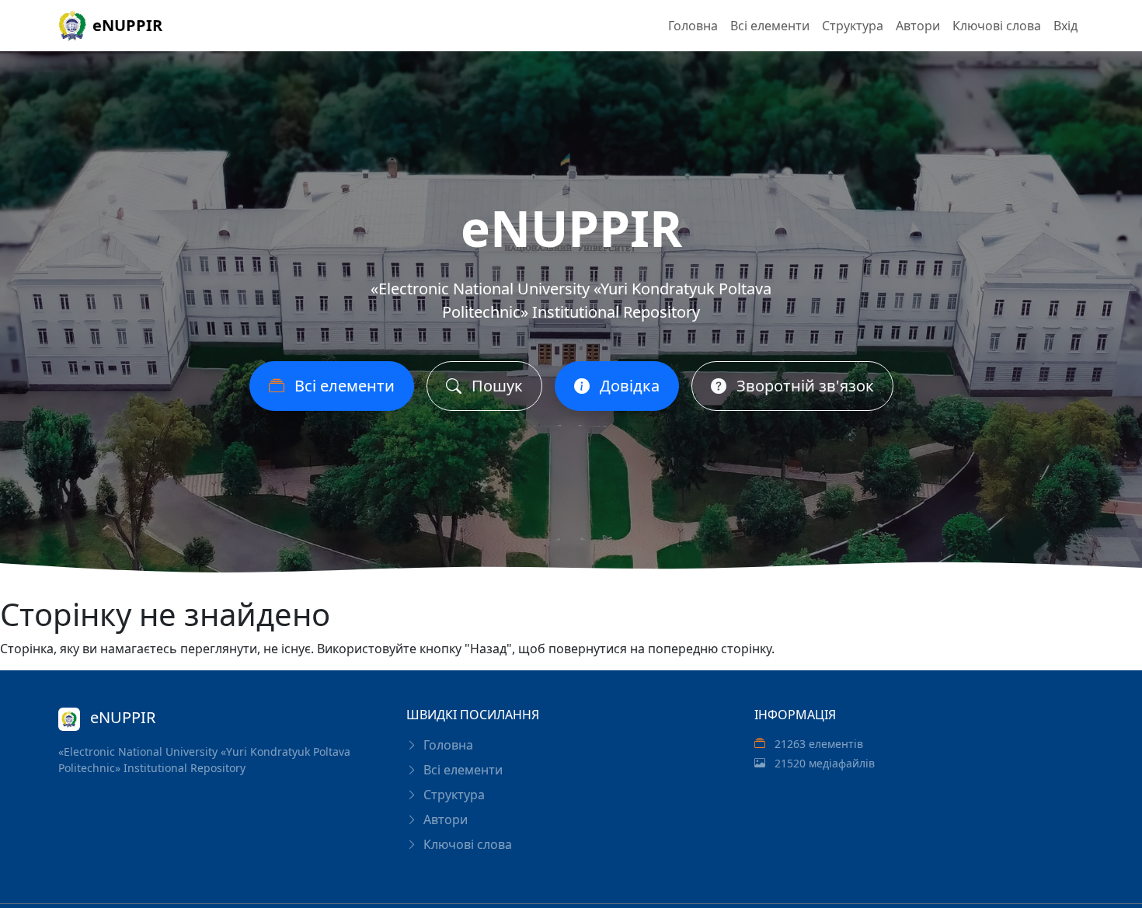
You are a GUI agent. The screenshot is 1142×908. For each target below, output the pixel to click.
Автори (918, 25)
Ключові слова (996, 25)
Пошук (495, 385)
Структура (852, 25)
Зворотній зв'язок (803, 385)
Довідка (628, 385)
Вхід (1065, 25)
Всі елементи (769, 25)
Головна (693, 25)
